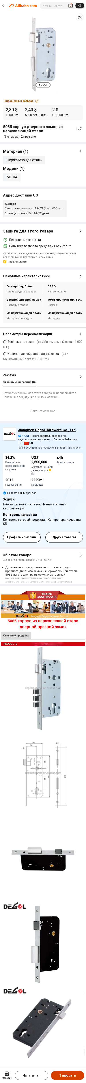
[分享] (80, 128)
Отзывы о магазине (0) (19, 382)
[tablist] (43, 84)
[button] (79, 17)
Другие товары (64, 537)
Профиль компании (22, 537)
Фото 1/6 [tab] (43, 85)
